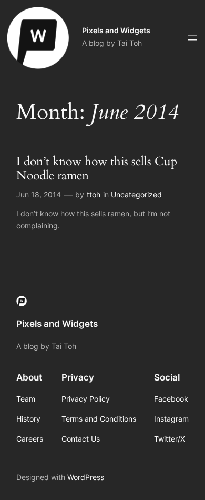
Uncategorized (136, 194)
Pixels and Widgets (116, 30)
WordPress (85, 477)
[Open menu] (192, 38)
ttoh (93, 194)
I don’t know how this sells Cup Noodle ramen (96, 168)
